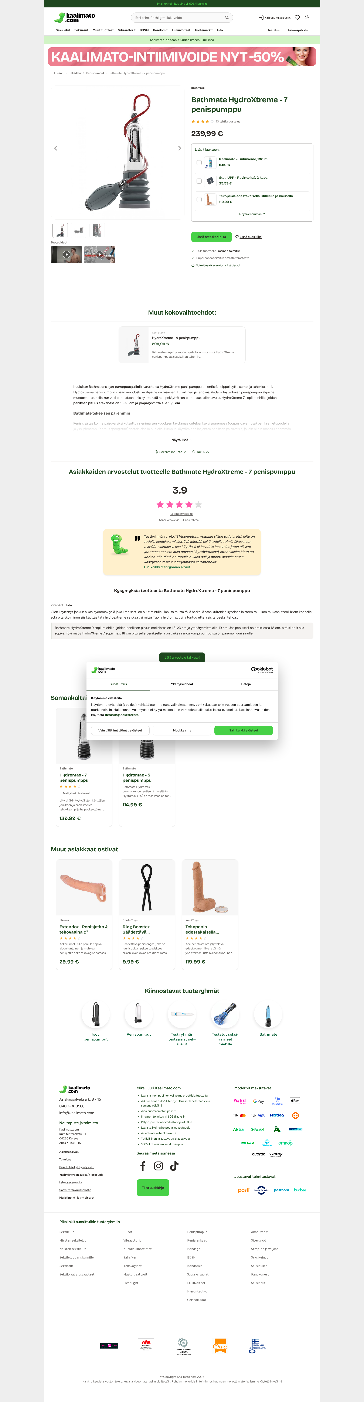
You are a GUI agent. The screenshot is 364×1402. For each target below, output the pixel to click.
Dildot (127, 1232)
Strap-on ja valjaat (264, 1249)
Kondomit (160, 30)
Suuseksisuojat (198, 1274)
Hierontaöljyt (197, 1291)
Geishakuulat (196, 1300)
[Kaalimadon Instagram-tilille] (158, 1166)
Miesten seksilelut (72, 1240)
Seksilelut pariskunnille (76, 1257)
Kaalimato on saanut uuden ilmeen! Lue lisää (182, 40)
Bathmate (198, 88)
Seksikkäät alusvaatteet (76, 1274)
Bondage (193, 1249)
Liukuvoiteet (181, 30)
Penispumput (197, 1232)
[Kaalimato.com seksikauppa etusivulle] (90, 18)
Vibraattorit (127, 30)
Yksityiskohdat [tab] (182, 684)
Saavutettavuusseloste (75, 1190)
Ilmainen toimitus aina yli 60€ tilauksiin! (182, 4)
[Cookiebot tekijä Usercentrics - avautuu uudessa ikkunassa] (254, 670)
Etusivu (59, 73)
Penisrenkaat (197, 1240)
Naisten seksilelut (72, 1249)
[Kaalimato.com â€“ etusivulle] (74, 1089)
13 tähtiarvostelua (228, 121)
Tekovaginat (132, 1266)
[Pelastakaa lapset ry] (109, 1346)
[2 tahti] (198, 121)
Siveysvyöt (258, 1240)
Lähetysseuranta (70, 1182)
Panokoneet (260, 1274)
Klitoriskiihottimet (137, 1249)
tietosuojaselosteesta (122, 715)
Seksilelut (63, 30)
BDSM (144, 30)
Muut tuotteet (103, 30)
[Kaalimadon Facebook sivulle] (142, 1166)
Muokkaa (179, 730)
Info (220, 30)
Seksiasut (81, 30)
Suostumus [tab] (118, 684)
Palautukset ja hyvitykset (76, 1167)
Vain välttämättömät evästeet (120, 730)
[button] (227, 17)
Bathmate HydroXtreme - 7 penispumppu (239, 104)
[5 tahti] (212, 121)
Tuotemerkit (204, 30)
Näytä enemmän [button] (250, 214)
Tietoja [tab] (246, 684)
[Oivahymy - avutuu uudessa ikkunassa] (220, 1346)
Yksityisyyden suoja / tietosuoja (81, 1175)
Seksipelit (258, 1283)
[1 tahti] (193, 121)
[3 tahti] (203, 121)
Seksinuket (259, 1266)
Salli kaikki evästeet (243, 730)
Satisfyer (129, 1257)
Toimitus (274, 30)
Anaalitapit (259, 1232)
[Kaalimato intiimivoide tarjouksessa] (182, 56)
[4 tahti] (207, 121)
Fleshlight (130, 1283)
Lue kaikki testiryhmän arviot (167, 567)
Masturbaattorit (135, 1274)
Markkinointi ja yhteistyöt (77, 1198)
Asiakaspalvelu (298, 30)
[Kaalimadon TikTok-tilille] (174, 1166)
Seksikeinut (259, 1257)
